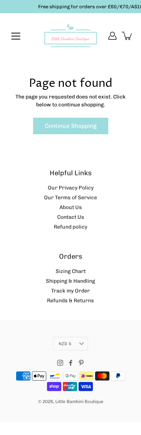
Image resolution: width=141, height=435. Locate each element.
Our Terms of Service (70, 197)
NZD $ (65, 343)
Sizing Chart (71, 271)
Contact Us (70, 217)
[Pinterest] (81, 363)
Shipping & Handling (70, 281)
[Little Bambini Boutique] (70, 36)
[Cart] (127, 36)
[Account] (112, 36)
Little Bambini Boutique (79, 401)
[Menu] (16, 36)
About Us (70, 207)
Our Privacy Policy (71, 188)
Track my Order (70, 291)
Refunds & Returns (70, 300)
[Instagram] (60, 363)
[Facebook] (70, 363)
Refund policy (70, 227)
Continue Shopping (71, 126)
